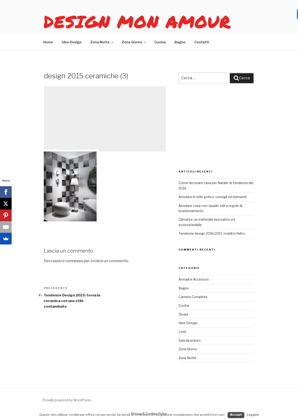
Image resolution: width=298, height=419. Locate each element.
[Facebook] (6, 192)
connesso (74, 261)
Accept (236, 414)
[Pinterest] (6, 215)
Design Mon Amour (137, 21)
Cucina (160, 42)
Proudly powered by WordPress (66, 400)
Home (48, 42)
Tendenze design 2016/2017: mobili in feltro (212, 233)
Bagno (180, 42)
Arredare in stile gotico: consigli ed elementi (213, 197)
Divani (183, 314)
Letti (182, 332)
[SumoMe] (6, 238)
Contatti (201, 42)
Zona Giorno (132, 42)
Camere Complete (193, 297)
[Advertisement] (105, 118)
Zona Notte (100, 42)
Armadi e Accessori (194, 279)
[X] (6, 204)
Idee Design (71, 42)
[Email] (6, 227)
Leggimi (253, 414)
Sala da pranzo (190, 340)
